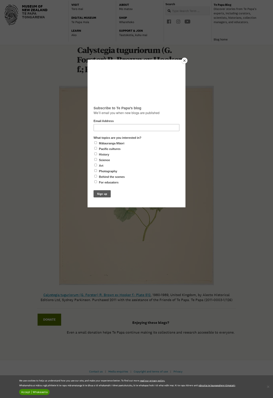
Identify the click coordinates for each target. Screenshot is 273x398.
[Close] (184, 61)
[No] (268, 387)
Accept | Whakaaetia (34, 392)
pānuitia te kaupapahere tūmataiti (216, 385)
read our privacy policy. (152, 380)
